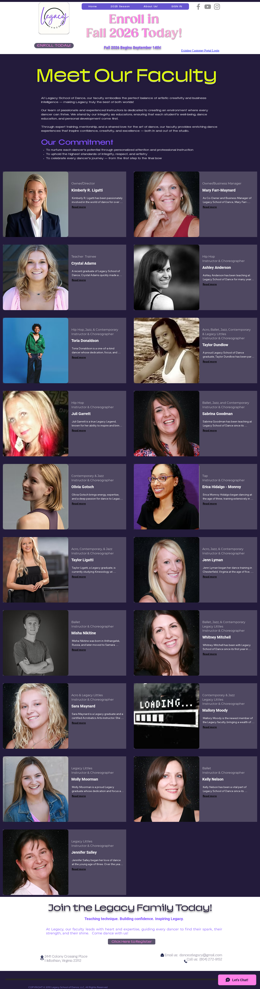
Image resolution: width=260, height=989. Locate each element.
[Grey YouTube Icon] (208, 7)
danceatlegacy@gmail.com (200, 955)
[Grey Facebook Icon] (198, 7)
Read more (79, 207)
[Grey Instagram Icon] (217, 7)
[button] (120, 6)
